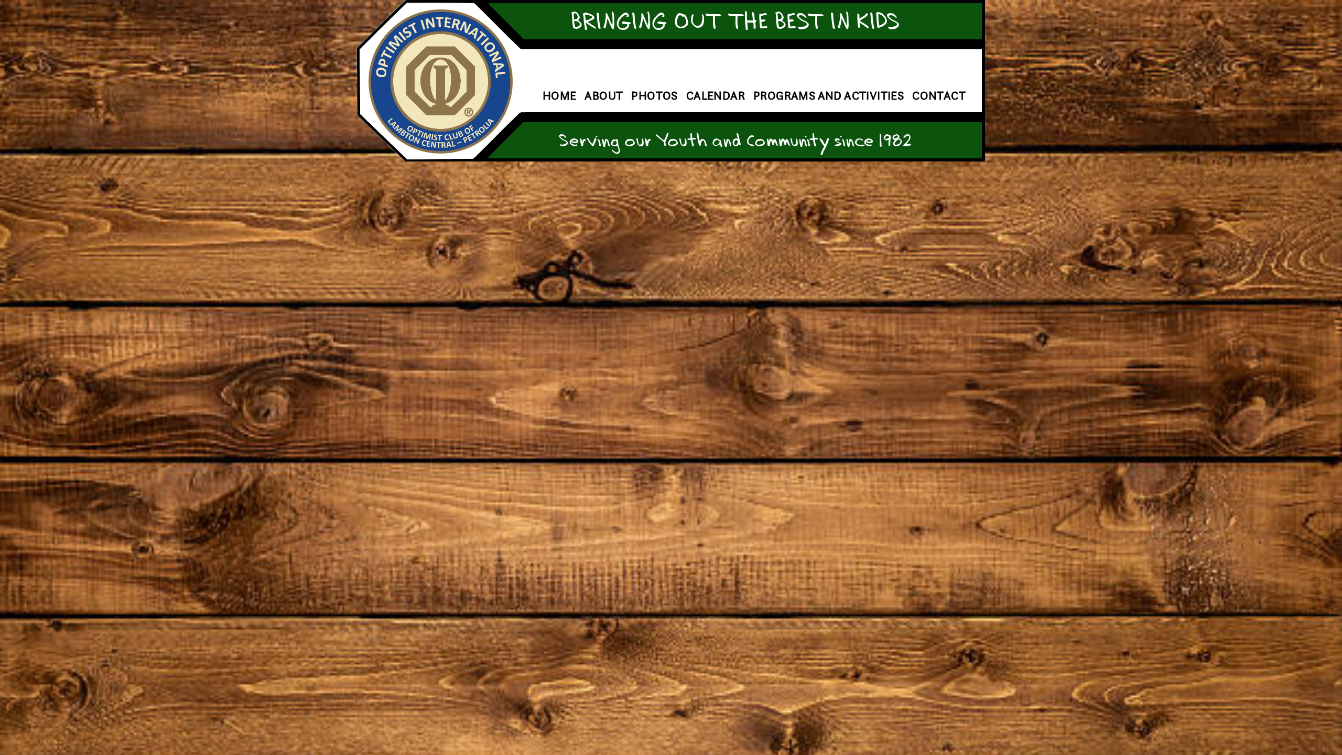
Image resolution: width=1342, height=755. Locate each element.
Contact (939, 96)
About (604, 96)
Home (560, 96)
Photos (654, 96)
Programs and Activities (828, 96)
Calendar (715, 96)
